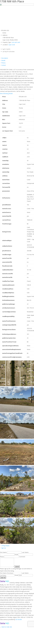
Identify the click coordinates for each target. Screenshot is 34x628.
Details (3, 60)
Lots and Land (16, 42)
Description (4, 58)
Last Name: (25, 552)
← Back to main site (6, 627)
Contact (3, 65)
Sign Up (3, 548)
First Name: (3, 552)
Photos (3, 63)
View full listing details (6, 93)
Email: (16, 554)
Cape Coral (11, 45)
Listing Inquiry (5, 545)
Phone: (2, 557)
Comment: (22, 557)
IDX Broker (19, 619)
